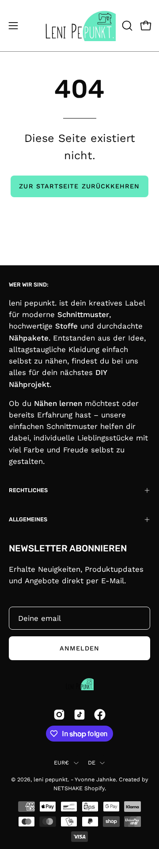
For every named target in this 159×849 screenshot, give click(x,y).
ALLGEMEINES (28, 519)
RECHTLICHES (28, 490)
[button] (126, 25)
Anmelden (80, 648)
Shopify (94, 788)
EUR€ (61, 762)
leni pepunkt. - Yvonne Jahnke (75, 779)
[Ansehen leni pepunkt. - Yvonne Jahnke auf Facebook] (99, 714)
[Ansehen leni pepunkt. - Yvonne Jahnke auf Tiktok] (79, 714)
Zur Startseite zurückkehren (79, 186)
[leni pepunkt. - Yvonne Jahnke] (80, 26)
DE (92, 762)
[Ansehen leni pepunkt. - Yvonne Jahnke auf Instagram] (59, 714)
